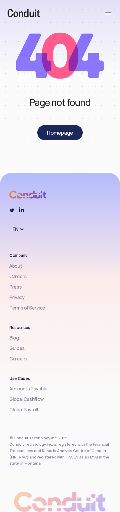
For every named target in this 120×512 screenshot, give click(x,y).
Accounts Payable (28, 388)
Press (15, 287)
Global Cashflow (26, 399)
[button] (108, 14)
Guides (17, 348)
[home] (20, 14)
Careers (18, 276)
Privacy (17, 297)
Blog (14, 338)
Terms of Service (27, 308)
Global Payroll (23, 409)
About (15, 266)
